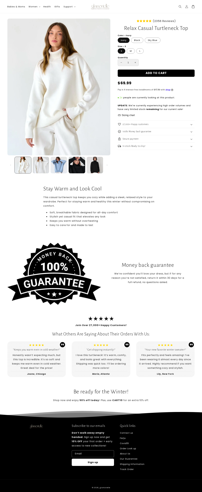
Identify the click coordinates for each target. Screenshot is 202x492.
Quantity (123, 57)
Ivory (123, 40)
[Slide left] (10, 165)
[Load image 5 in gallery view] (95, 165)
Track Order (127, 469)
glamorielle (105, 487)
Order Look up (128, 448)
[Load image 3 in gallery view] (59, 165)
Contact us (126, 432)
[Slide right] (107, 165)
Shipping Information (132, 464)
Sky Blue (152, 40)
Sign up (93, 462)
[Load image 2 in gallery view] (41, 165)
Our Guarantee (128, 458)
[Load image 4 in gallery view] (77, 165)
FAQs (123, 438)
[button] (180, 6)
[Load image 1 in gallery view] (23, 165)
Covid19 (124, 443)
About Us (125, 453)
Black (137, 40)
